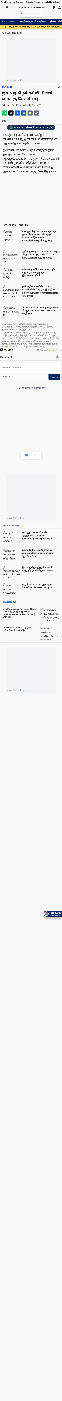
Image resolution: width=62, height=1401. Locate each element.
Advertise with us (16, 80)
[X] (11, 113)
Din (4, 121)
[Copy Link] (36, 113)
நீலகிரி (7, 87)
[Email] (30, 113)
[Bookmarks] (54, 7)
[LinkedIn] (23, 113)
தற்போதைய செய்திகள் (33, 21)
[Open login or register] (59, 7)
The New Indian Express (12, 2)
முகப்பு (12, 21)
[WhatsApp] (4, 113)
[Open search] (7, 7)
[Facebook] (17, 113)
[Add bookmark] (58, 87)
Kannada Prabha (32, 2)
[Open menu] (2, 7)
